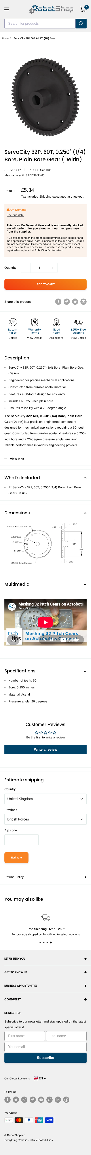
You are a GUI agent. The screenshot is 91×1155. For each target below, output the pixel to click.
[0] (83, 9)
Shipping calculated (52, 196)
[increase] (52, 268)
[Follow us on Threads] (66, 1100)
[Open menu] (6, 9)
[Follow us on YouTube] (41, 1100)
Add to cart (46, 284)
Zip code (10, 830)
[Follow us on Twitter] (16, 1100)
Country (10, 789)
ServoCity (12, 170)
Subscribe (45, 1058)
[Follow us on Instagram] (24, 1100)
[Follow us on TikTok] (49, 1100)
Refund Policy (14, 877)
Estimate (16, 857)
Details (13, 337)
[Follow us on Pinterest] (33, 1100)
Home (5, 38)
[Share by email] (83, 302)
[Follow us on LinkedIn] (58, 1100)
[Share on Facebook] (58, 302)
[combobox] (40, 23)
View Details (34, 337)
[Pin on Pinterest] (67, 302)
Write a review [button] (45, 749)
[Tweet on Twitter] (75, 302)
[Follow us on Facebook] (7, 1100)
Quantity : (11, 267)
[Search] (81, 23)
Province (10, 810)
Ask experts (56, 337)
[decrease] (25, 268)
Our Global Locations (17, 1078)
